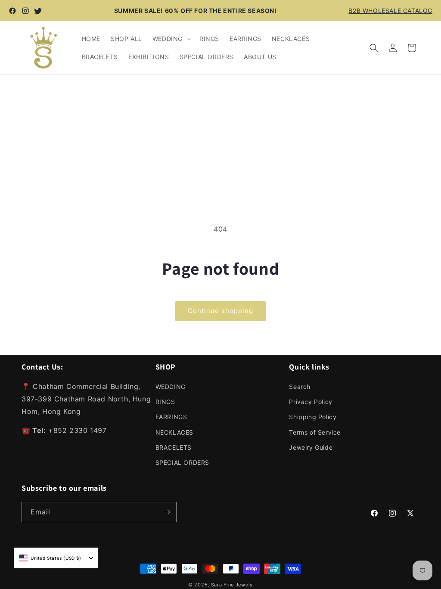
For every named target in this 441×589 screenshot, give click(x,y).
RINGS (165, 401)
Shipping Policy (312, 416)
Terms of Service (315, 432)
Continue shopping (220, 311)
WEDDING (170, 386)
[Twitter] (38, 11)
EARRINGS (171, 416)
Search (300, 386)
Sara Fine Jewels (232, 585)
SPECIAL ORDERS (182, 462)
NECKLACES (174, 432)
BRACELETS (173, 447)
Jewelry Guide (310, 447)
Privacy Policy (310, 401)
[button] (170, 39)
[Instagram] (25, 11)
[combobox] (50, 558)
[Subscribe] (166, 512)
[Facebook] (12, 11)
